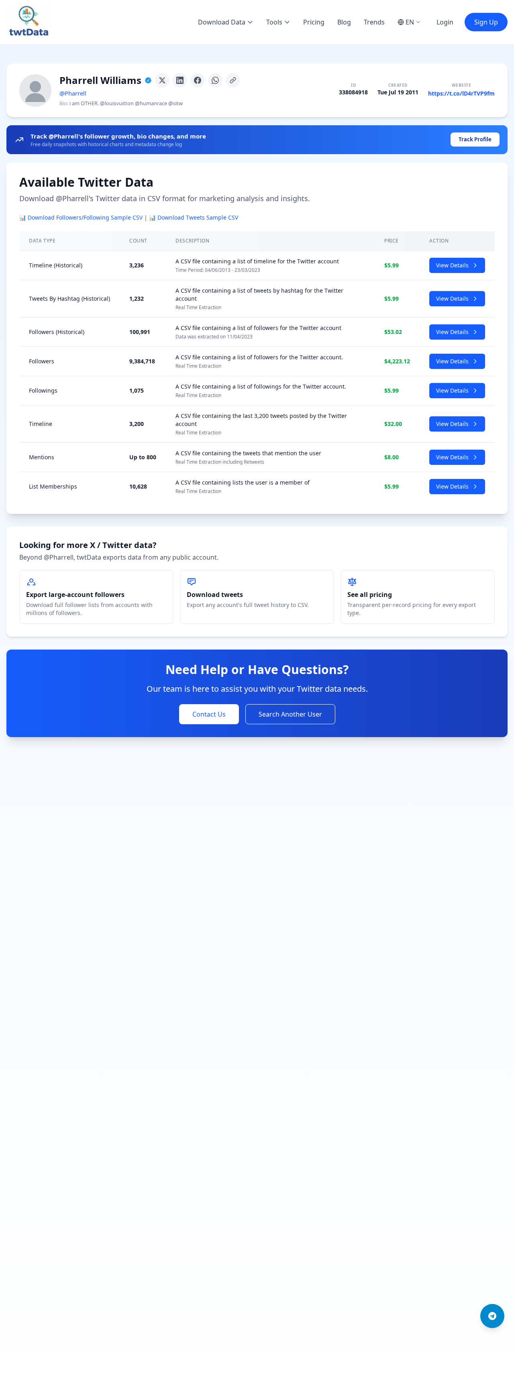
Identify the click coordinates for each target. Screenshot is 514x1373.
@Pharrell (72, 93)
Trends (374, 22)
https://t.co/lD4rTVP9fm (461, 93)
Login (444, 22)
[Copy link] (233, 80)
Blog (344, 22)
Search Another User (290, 714)
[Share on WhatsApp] (215, 80)
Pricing (313, 22)
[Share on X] (162, 80)
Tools (274, 22)
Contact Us (209, 714)
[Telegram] (492, 1316)
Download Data (221, 22)
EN (410, 22)
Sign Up (486, 22)
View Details (452, 265)
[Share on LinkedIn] (180, 80)
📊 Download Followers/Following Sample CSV (81, 217)
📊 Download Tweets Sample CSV (193, 217)
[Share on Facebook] (197, 80)
